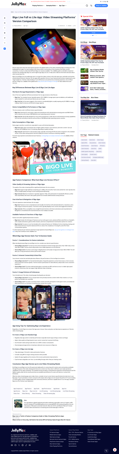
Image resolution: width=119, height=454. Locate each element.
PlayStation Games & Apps (57, 441)
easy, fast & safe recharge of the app (47, 81)
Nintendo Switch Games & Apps (58, 439)
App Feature (28, 388)
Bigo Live (25, 391)
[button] (94, 35)
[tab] (13, 26)
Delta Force (98, 151)
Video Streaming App (49, 393)
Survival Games (73, 446)
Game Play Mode (74, 430)
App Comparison (18, 388)
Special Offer (84, 142)
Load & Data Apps (92, 437)
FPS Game (102, 145)
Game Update (84, 154)
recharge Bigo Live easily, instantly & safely (52, 135)
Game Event (92, 139)
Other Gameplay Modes (75, 434)
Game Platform (54, 430)
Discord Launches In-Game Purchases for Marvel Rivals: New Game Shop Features (93, 117)
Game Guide (84, 139)
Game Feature (94, 145)
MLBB (100, 148)
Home (12, 12)
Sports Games (72, 443)
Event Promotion (85, 145)
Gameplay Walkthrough (98, 157)
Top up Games (93, 142)
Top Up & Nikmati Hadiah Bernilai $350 (92, 28)
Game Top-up (100, 139)
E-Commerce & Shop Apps (94, 432)
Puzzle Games (72, 437)
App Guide (36, 388)
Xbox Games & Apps (55, 443)
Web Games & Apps (55, 437)
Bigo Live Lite (33, 391)
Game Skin (93, 160)
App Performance (46, 388)
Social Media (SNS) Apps (94, 439)
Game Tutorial (102, 142)
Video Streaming (36, 393)
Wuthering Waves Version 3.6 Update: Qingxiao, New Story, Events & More (49, 1)
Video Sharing (26, 393)
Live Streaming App (55, 391)
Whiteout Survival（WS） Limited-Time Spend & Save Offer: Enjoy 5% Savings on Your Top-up (97, 76)
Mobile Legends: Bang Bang (88, 151)
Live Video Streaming (68, 391)
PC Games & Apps (54, 432)
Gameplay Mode (51, 5)
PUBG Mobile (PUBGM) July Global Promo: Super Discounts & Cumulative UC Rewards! (97, 82)
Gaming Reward (85, 160)
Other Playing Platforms (56, 446)
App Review (57, 388)
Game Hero (93, 148)
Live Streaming (44, 391)
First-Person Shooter (86, 157)
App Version (17, 391)
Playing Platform (37, 5)
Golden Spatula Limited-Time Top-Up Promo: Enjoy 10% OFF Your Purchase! (92, 61)
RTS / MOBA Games (74, 439)
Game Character (85, 148)
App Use (64, 388)
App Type (62, 5)
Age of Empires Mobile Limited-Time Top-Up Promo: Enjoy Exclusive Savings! (97, 70)
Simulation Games (73, 441)
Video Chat (17, 393)
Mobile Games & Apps (55, 434)
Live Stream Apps (92, 434)
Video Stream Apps (93, 441)
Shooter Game (93, 154)
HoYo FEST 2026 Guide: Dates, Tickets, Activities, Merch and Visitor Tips (98, 88)
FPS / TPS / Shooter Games (76, 432)
